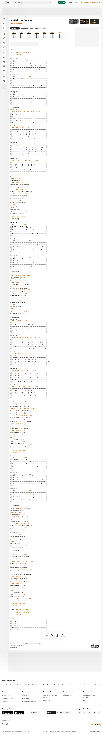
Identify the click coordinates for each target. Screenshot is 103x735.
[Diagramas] (4, 57)
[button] (74, 21)
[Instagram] (84, 712)
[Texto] (4, 62)
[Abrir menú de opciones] (4, 18)
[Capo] (4, 43)
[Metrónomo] (4, 81)
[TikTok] (94, 712)
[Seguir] (65, 35)
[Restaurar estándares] (4, 87)
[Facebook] (89, 712)
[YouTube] (79, 712)
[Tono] (4, 38)
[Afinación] (4, 47)
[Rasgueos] (4, 70)
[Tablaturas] (4, 53)
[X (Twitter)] (99, 712)
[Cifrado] (4, 66)
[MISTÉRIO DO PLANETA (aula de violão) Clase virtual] (84, 21)
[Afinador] (4, 76)
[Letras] (5, 724)
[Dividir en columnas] (4, 28)
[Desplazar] (4, 24)
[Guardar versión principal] (18, 28)
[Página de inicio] (5, 2)
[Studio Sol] (95, 724)
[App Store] (19, 713)
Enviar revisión (13, 647)
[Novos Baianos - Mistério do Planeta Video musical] (74, 21)
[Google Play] (7, 713)
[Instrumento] (4, 34)
